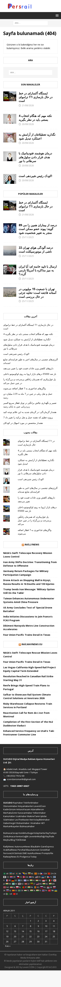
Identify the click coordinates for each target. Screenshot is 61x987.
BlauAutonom (33, 849)
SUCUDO (8, 802)
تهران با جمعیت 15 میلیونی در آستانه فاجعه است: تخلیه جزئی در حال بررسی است (37, 293)
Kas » (7, 945)
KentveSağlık (22, 836)
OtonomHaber (10, 806)
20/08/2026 (28, 124)
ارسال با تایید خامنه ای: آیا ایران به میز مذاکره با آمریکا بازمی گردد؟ (38, 270)
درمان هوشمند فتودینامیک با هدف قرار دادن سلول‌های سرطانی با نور (35, 157)
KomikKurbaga (26, 833)
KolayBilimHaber (42, 819)
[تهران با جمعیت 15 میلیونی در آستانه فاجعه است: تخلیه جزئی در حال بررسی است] (9, 292)
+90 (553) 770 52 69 (15, 775)
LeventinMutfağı (37, 836)
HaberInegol (9, 823)
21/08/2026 (28, 105)
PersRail (22, 849)
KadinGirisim (9, 809)
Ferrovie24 (8, 853)
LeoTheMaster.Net (24, 819)
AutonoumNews (22, 846)
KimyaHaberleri (25, 806)
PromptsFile (47, 853)
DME (24, 853)
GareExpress (47, 846)
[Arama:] (30, 22)
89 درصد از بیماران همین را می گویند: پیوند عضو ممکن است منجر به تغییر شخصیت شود (38, 229)
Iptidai (44, 816)
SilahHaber (8, 819)
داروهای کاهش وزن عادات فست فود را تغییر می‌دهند (28, 368)
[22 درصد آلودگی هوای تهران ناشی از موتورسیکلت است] (9, 251)
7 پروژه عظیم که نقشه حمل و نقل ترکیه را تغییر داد (28, 417)
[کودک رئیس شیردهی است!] (9, 179)
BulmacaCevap (10, 833)
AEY (43, 823)
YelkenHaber (39, 812)
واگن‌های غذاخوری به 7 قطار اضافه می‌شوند (24, 388)
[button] (56, 15)
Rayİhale (49, 836)
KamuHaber (9, 816)
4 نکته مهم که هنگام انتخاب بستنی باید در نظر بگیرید (35, 117)
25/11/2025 (28, 237)
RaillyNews (32, 544)
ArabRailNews (10, 849)
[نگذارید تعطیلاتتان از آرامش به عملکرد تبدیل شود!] (9, 137)
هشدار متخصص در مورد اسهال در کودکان (23, 422)
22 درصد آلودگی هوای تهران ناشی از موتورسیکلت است (36, 249)
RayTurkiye (51, 833)
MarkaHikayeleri (11, 826)
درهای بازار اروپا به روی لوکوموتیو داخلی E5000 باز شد (29, 373)
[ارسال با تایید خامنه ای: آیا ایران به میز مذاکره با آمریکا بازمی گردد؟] (9, 269)
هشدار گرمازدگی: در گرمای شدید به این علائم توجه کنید (29, 412)
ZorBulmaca (9, 836)
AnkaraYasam (23, 809)
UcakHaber (21, 816)
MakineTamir (33, 816)
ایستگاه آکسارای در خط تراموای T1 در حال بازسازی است (36, 97)
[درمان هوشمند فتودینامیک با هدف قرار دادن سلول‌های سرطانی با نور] (9, 156)
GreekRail (45, 849)
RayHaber (18, 802)
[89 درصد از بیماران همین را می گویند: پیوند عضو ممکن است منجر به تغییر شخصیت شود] (9, 228)
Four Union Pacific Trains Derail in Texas (26, 634)
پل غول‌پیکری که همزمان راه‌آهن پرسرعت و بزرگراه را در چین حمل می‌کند (34, 520)
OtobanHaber (23, 823)
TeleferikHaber (30, 802)
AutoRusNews (34, 853)
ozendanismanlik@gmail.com (21, 779)
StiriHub (18, 853)
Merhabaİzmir (10, 812)
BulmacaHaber (27, 826)
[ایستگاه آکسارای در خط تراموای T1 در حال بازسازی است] (9, 96)
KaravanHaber (25, 812)
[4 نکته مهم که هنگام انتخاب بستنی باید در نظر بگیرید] (9, 119)
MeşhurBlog (9, 839)
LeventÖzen (40, 806)
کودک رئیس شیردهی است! (35, 176)
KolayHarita (39, 833)
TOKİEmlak (20, 839)
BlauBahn (35, 846)
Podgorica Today (28, 856)
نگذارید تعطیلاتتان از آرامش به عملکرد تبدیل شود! (37, 136)
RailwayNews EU (32, 644)
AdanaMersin (37, 809)
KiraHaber (36, 823)
